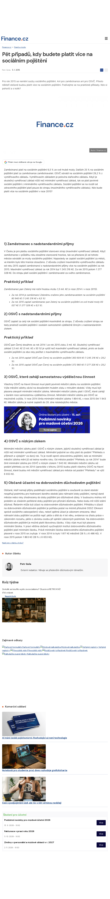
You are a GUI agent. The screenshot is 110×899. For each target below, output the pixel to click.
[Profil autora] (9, 567)
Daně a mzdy (20, 47)
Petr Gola (6, 70)
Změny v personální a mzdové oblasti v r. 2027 (29, 842)
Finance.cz (6, 47)
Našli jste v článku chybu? (12, 543)
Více (101, 822)
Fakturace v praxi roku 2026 (19, 831)
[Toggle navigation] (106, 38)
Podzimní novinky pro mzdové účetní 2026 (27, 820)
